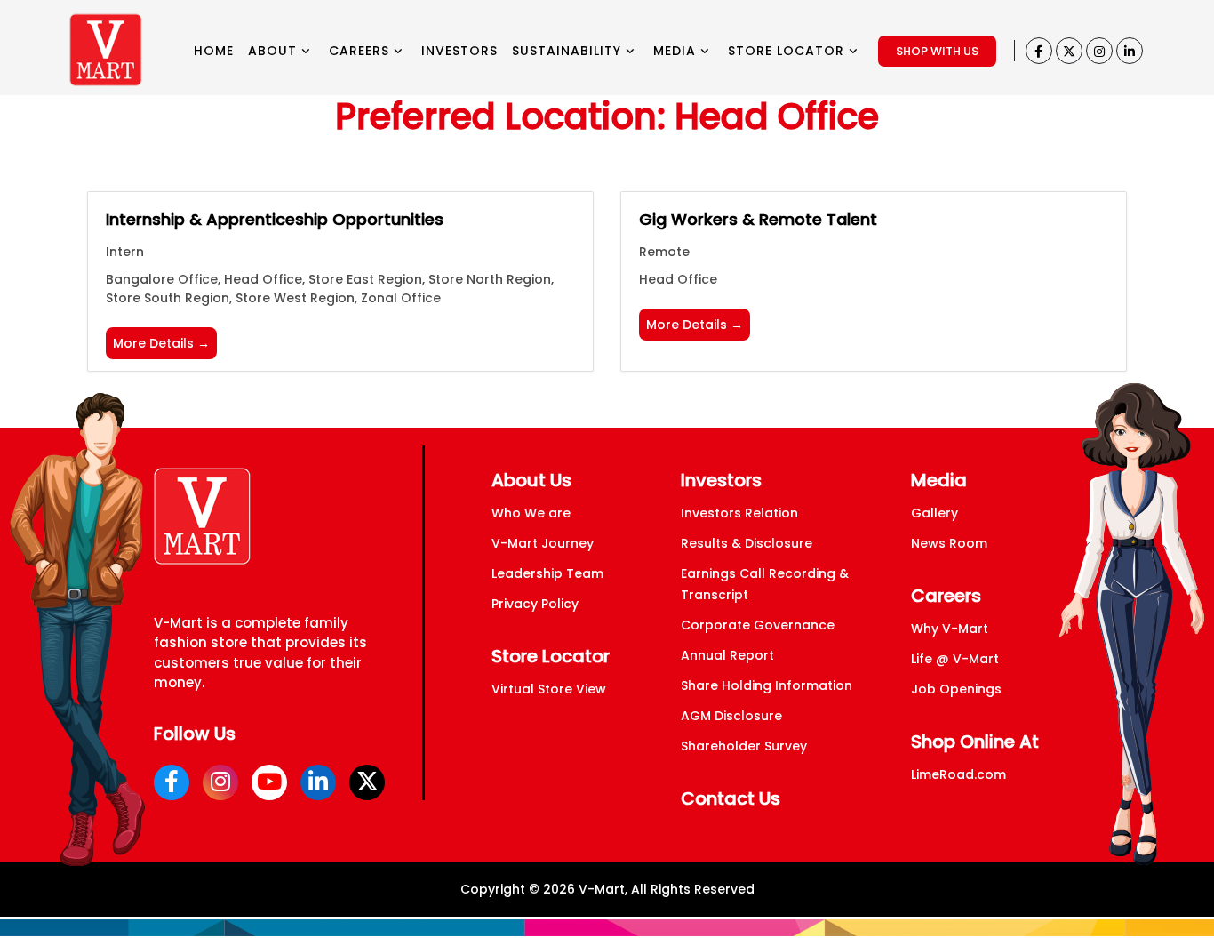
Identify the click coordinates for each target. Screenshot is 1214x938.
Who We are (531, 513)
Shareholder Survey (744, 746)
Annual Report (727, 655)
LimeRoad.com (958, 774)
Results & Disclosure (746, 543)
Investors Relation (739, 513)
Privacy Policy (535, 604)
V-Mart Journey (542, 543)
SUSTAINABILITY (569, 51)
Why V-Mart (949, 628)
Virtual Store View (548, 689)
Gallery (934, 513)
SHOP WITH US (937, 51)
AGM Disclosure (731, 716)
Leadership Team (547, 573)
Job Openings (956, 689)
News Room (949, 543)
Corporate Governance (758, 625)
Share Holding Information (766, 685)
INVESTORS (459, 51)
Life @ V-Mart (955, 659)
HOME (214, 51)
